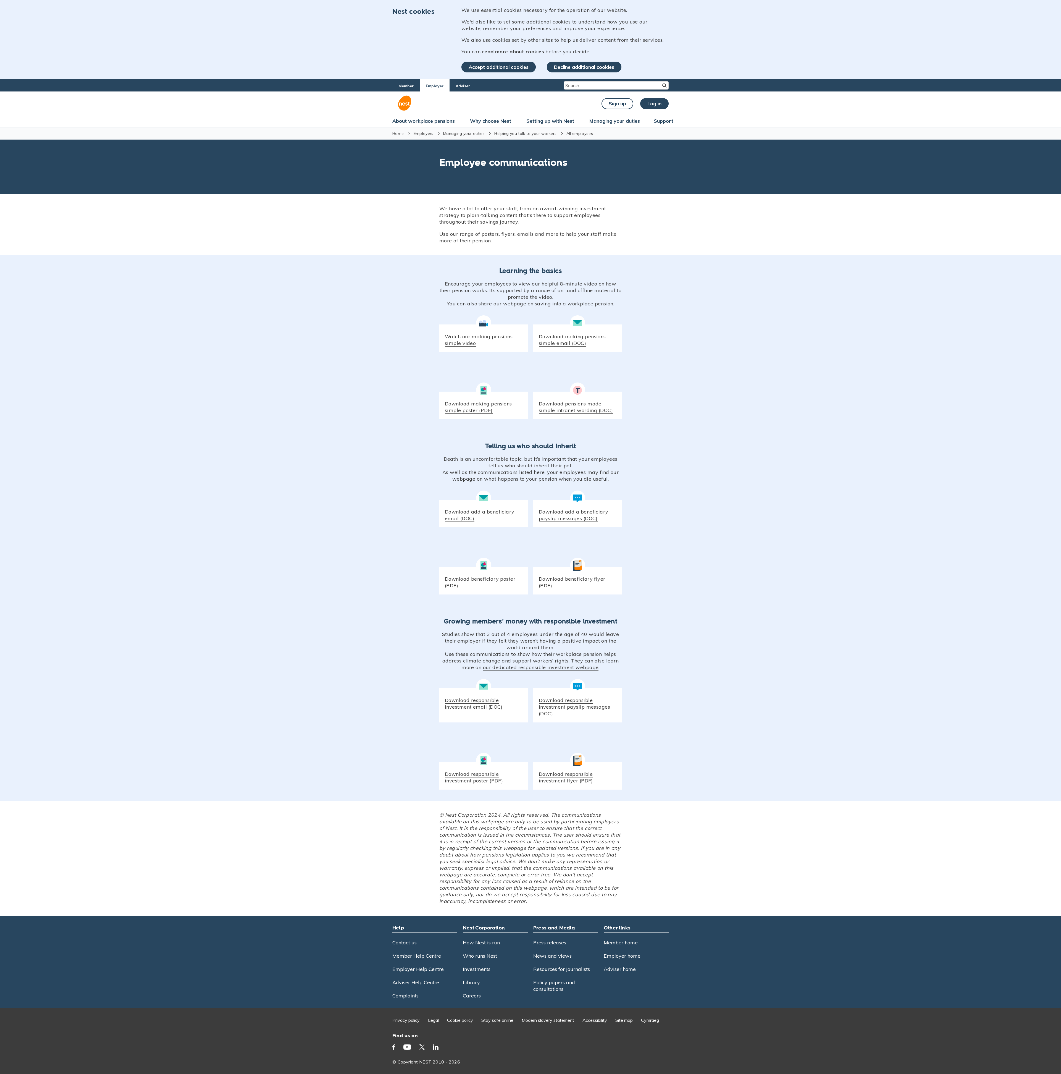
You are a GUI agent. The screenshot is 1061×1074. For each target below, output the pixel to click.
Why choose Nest (490, 121)
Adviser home (620, 969)
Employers (424, 133)
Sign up (617, 103)
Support (663, 121)
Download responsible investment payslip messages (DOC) (574, 707)
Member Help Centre (416, 956)
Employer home (622, 956)
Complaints (405, 995)
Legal (433, 1020)
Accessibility (594, 1020)
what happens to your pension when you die (537, 479)
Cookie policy (460, 1020)
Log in (654, 103)
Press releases (549, 942)
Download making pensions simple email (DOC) (572, 339)
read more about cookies (513, 51)
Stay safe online (497, 1020)
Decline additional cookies (584, 67)
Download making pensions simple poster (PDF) (478, 406)
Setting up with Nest (550, 121)
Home (398, 133)
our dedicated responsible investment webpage (541, 667)
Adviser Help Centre (415, 982)
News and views (552, 956)
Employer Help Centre (418, 969)
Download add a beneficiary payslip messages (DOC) (573, 515)
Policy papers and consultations (554, 985)
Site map (624, 1020)
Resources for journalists (561, 969)
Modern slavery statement (548, 1020)
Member (406, 85)
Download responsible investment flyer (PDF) (566, 777)
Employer (434, 85)
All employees (579, 133)
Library (471, 982)
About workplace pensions (423, 121)
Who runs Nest (480, 956)
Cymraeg (650, 1020)
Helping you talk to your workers (525, 133)
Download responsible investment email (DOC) (474, 703)
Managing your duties (614, 121)
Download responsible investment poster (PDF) (474, 777)
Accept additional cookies (499, 67)
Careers (472, 995)
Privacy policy (406, 1020)
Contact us (404, 942)
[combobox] (616, 85)
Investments (476, 969)
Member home (621, 942)
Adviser (463, 85)
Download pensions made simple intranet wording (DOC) (576, 406)
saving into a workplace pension (574, 303)
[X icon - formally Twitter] (422, 1047)
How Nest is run (481, 942)
